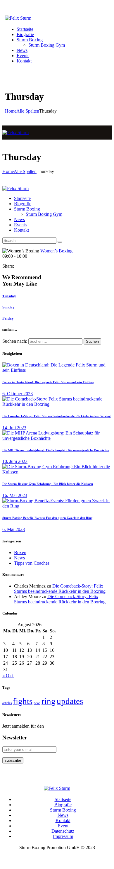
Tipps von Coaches (31, 563)
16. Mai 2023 (14, 495)
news (37, 703)
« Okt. (8, 675)
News (19, 557)
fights (22, 701)
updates (70, 701)
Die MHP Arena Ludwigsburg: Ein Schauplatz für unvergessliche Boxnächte (55, 450)
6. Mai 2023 (13, 529)
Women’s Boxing (56, 250)
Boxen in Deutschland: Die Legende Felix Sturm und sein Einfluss (48, 382)
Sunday (8, 307)
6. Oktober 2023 (17, 393)
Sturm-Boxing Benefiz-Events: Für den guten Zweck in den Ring (47, 518)
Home (10, 110)
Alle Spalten (27, 110)
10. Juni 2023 (14, 461)
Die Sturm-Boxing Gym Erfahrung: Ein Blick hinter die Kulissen (47, 484)
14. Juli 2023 (14, 427)
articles (7, 703)
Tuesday (9, 296)
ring (49, 701)
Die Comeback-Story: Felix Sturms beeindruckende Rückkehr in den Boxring (56, 416)
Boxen (20, 552)
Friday (8, 318)
